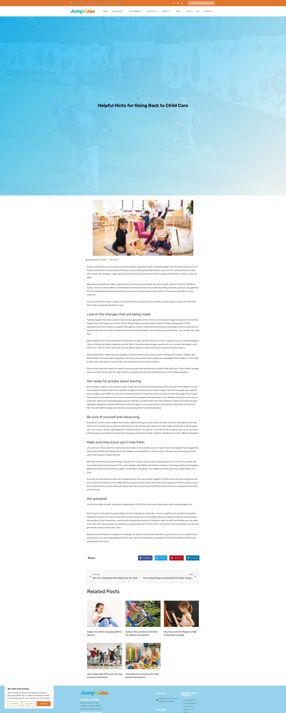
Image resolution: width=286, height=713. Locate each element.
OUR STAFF (151, 11)
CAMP (178, 11)
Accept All (43, 704)
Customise (15, 704)
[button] (145, 557)
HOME (105, 11)
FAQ (197, 11)
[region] (29, 697)
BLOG (189, 11)
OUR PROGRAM (134, 11)
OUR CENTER (117, 11)
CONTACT (207, 11)
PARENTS (165, 11)
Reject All (29, 704)
